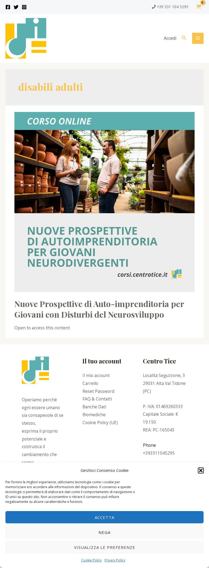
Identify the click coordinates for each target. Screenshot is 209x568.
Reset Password (98, 391)
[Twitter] (16, 7)
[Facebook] (7, 7)
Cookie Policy (91, 560)
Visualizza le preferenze (104, 547)
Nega (104, 532)
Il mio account (96, 375)
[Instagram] (24, 7)
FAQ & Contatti (97, 399)
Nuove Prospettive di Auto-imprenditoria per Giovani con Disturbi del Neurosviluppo (99, 309)
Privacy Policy (114, 560)
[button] (201, 470)
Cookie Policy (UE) (100, 423)
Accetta (104, 517)
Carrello (90, 383)
